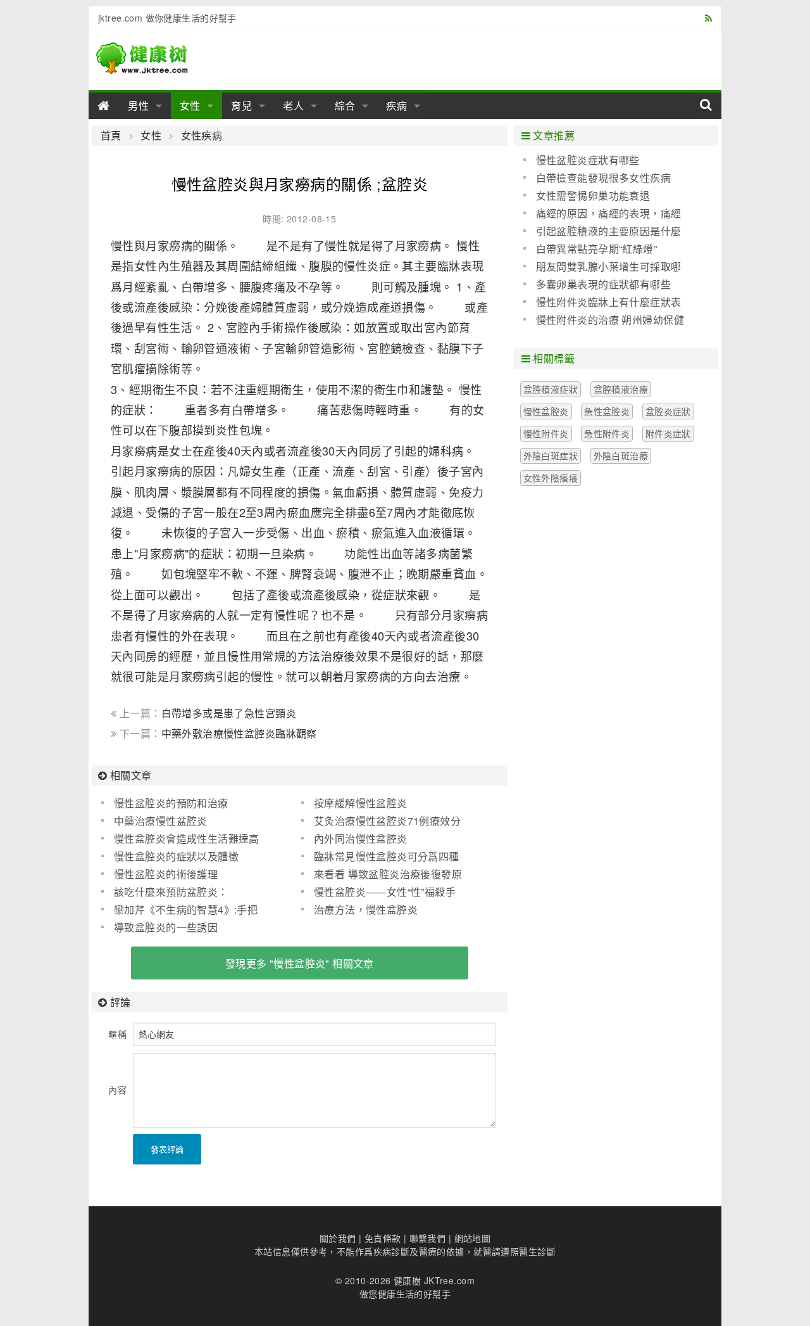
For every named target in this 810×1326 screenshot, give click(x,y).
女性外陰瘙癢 (550, 477)
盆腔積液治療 (621, 389)
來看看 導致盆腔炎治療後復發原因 (381, 874)
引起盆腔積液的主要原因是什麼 (609, 231)
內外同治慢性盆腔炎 (361, 838)
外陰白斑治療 (621, 455)
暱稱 (117, 1034)
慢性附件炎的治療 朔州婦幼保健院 (603, 320)
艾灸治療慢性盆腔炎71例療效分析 (381, 821)
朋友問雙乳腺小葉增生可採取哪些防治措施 (602, 266)
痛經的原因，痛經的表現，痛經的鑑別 (602, 213)
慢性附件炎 (546, 433)
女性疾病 (201, 136)
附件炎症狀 (668, 433)
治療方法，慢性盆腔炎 (366, 909)
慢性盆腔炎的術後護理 (166, 874)
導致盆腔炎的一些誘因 (166, 927)
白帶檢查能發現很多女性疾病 (603, 177)
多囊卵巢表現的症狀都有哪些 (603, 284)
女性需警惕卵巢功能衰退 (593, 195)
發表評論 (167, 1149)
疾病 (397, 105)
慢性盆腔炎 (546, 411)
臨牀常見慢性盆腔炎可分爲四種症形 (380, 856)
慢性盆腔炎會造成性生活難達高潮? (180, 838)
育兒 (241, 105)
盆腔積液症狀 (550, 389)
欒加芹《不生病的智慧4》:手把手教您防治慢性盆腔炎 (179, 909)
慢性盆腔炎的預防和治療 (171, 803)
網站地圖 (472, 1238)
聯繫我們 (427, 1238)
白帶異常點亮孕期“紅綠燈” (596, 248)
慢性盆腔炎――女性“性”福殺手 (385, 891)
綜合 (345, 105)
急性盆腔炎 (607, 411)
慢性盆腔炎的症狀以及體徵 (176, 856)
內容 (117, 1089)
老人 (293, 105)
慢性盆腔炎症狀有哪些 (588, 160)
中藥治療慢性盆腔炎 (161, 820)
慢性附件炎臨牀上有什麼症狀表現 (602, 302)
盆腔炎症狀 (668, 411)
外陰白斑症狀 (550, 455)
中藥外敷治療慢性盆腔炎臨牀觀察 (239, 733)
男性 (138, 105)
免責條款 (382, 1238)
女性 (190, 105)
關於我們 (338, 1238)
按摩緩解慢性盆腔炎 (361, 803)
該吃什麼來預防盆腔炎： (171, 891)
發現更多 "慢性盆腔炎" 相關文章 (299, 963)
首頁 (111, 136)
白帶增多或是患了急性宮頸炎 (228, 713)
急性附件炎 (607, 433)
